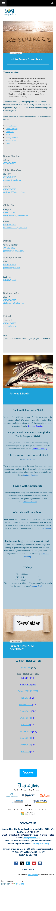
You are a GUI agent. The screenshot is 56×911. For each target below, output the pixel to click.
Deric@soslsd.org (31, 837)
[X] (22, 863)
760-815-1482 (9, 248)
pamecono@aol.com (11, 268)
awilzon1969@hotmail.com (14, 192)
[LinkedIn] (28, 863)
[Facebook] (16, 863)
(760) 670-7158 (9, 163)
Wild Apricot (33, 874)
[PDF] (28, 691)
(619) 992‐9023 (9, 189)
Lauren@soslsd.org (40, 843)
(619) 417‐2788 (9, 323)
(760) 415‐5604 (9, 265)
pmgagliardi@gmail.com (13, 251)
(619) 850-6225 (9, 300)
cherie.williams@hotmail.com (15, 215)
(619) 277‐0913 (9, 212)
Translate (20, 883)
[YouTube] (34, 863)
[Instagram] (40, 863)
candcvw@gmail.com (12, 180)
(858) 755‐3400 (9, 225)
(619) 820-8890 (9, 280)
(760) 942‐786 (9, 177)
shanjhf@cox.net (10, 326)
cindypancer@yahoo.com (13, 303)
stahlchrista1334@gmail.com (15, 228)
